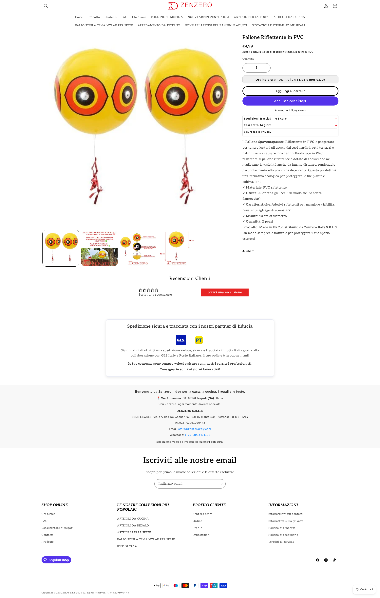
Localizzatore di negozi (57, 528)
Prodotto (48, 541)
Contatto (48, 535)
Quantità (248, 58)
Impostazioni (201, 535)
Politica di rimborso (282, 528)
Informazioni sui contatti (285, 514)
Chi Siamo (48, 514)
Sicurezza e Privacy (257, 132)
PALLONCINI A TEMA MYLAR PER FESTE (146, 539)
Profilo (197, 528)
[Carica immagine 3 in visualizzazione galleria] (138, 248)
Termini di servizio (281, 541)
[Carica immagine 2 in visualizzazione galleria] (99, 248)
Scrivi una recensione (225, 292)
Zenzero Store (202, 514)
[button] (46, 6)
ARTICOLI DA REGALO (133, 525)
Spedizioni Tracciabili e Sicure (265, 118)
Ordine (197, 521)
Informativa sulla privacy (285, 521)
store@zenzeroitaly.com (194, 428)
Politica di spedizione (283, 535)
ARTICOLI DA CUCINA (133, 518)
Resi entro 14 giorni (258, 125)
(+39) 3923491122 (197, 434)
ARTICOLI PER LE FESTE (134, 532)
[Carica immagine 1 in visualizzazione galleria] (61, 248)
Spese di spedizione (274, 51)
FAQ (45, 521)
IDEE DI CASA (127, 546)
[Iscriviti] (221, 484)
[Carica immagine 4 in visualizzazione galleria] (176, 248)
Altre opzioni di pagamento (290, 110)
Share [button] (250, 251)
